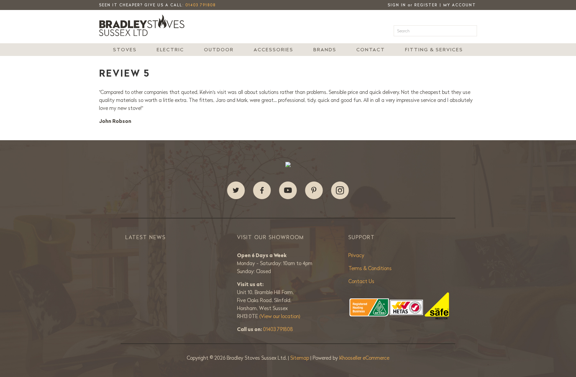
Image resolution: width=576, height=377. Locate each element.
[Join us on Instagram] (340, 190)
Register (426, 5)
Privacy (356, 255)
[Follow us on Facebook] (262, 190)
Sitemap (300, 358)
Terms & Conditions (370, 268)
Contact (370, 50)
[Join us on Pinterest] (314, 190)
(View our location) (279, 316)
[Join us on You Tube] (288, 190)
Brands (324, 50)
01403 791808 (200, 5)
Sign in (397, 5)
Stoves (125, 50)
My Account (459, 5)
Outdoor (219, 50)
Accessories (273, 50)
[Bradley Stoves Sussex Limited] (143, 25)
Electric (170, 50)
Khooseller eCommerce (364, 358)
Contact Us (361, 281)
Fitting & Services (434, 50)
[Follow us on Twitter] (236, 190)
